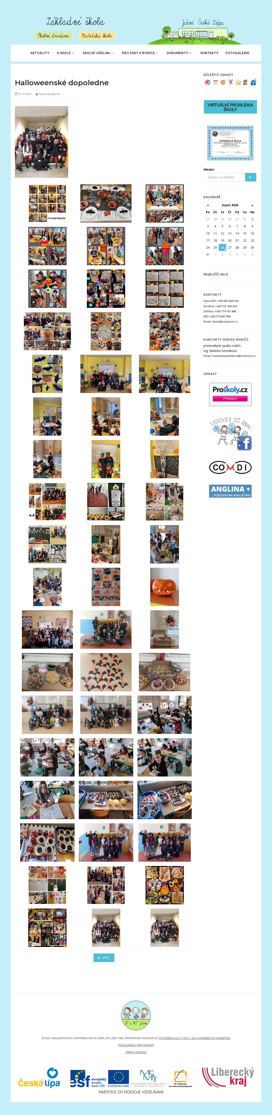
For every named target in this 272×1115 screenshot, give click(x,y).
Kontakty (209, 53)
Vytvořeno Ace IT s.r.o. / (175, 1038)
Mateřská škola (97, 36)
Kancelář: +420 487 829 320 (221, 301)
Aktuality (40, 53)
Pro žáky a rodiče (138, 53)
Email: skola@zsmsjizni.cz (221, 321)
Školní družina (53, 36)
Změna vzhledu (136, 1052)
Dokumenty (177, 53)
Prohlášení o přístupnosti (136, 1045)
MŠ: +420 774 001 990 (217, 316)
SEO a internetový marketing (210, 1038)
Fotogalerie (237, 53)
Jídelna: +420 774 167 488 (220, 311)
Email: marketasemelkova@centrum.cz (230, 356)
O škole (64, 53)
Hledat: (209, 169)
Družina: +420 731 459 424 (220, 306)
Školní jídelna (96, 53)
